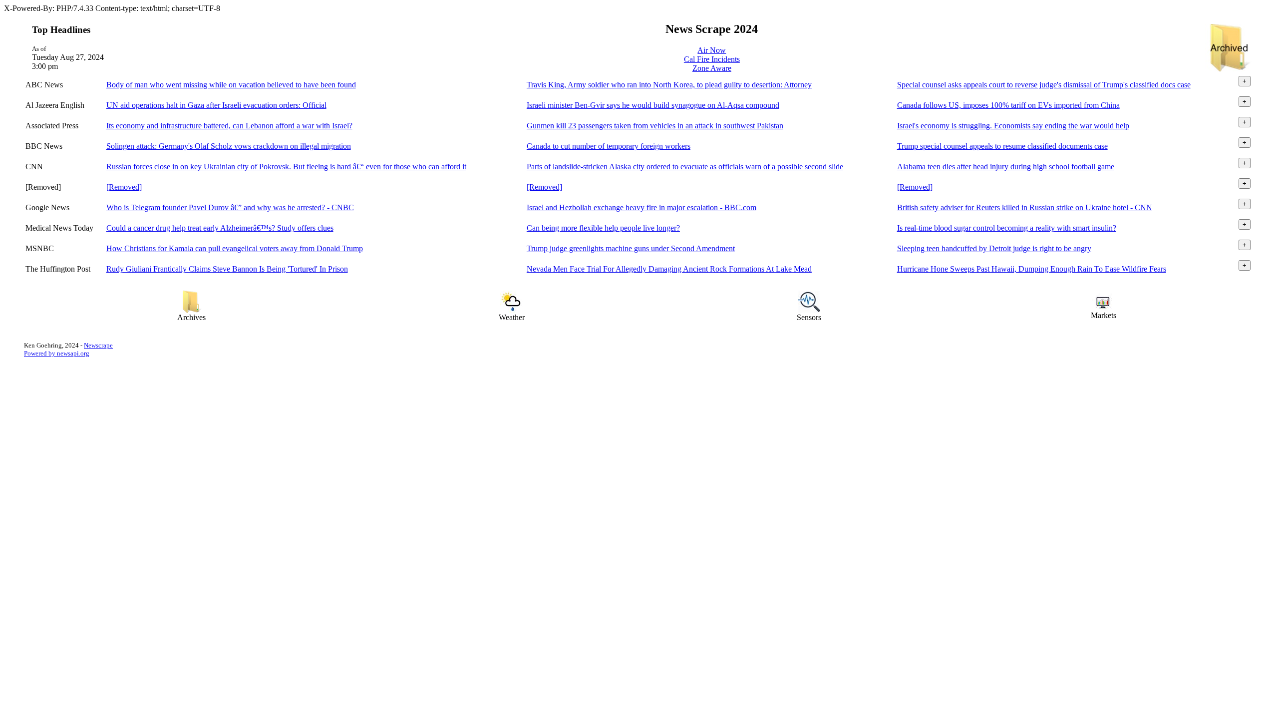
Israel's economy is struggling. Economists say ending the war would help (1013, 125)
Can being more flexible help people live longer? (603, 228)
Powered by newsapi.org (56, 353)
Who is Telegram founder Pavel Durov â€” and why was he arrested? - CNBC (230, 207)
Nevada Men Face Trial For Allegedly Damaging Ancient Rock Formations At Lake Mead (669, 269)
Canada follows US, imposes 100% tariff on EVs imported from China (1008, 105)
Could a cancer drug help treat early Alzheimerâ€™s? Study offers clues (219, 228)
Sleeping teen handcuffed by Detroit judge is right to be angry (994, 248)
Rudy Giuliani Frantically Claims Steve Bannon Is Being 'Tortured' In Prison (227, 269)
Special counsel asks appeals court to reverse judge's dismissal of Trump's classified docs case (1044, 84)
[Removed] (124, 187)
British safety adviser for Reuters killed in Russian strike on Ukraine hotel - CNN (1024, 207)
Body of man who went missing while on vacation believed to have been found (231, 84)
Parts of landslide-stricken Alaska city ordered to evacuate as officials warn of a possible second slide (685, 166)
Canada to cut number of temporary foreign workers (608, 146)
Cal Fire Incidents (712, 59)
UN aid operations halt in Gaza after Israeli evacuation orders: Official (216, 105)
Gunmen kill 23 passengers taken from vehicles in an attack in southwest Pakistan (655, 125)
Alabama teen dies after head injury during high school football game (1005, 166)
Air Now (711, 50)
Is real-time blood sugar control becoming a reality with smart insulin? (1006, 228)
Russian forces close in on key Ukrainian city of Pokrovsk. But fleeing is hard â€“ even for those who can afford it (286, 166)
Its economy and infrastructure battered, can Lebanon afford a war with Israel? (229, 125)
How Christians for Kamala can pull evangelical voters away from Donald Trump (234, 248)
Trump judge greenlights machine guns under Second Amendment (631, 248)
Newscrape (98, 345)
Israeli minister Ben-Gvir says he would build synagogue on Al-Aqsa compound (653, 105)
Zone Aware (711, 68)
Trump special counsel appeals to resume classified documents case (1002, 146)
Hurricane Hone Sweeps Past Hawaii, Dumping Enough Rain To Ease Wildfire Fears (1031, 269)
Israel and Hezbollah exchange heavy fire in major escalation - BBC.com (641, 207)
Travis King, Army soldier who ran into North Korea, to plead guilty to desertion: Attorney (669, 84)
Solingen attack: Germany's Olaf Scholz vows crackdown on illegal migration (228, 146)
